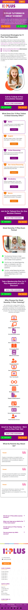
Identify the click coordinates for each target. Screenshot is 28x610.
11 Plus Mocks (4, 590)
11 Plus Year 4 (4, 574)
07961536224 (6, 557)
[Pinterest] (8, 608)
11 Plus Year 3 (4, 573)
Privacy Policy (4, 593)
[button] (14, 516)
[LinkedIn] (11, 608)
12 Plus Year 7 (4, 577)
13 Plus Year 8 (4, 579)
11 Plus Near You (5, 588)
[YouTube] (21, 608)
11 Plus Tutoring (4, 571)
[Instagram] (5, 608)
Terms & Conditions (5, 594)
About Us (3, 587)
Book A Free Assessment (8, 1)
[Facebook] (2, 608)
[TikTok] (17, 608)
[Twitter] (14, 608)
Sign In (22, 1)
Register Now (6, 563)
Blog (2, 591)
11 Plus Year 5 (4, 576)
